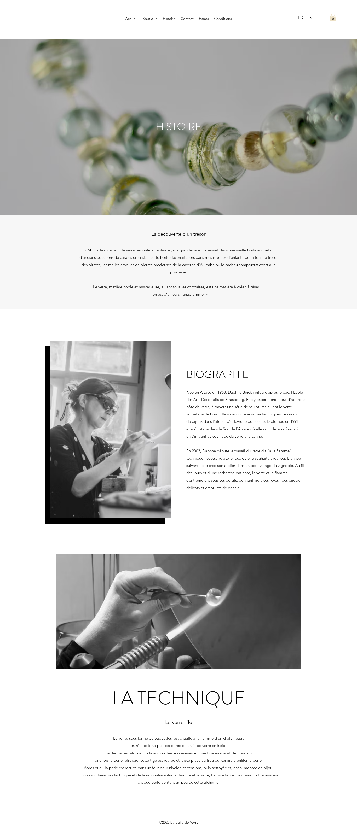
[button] (333, 17)
